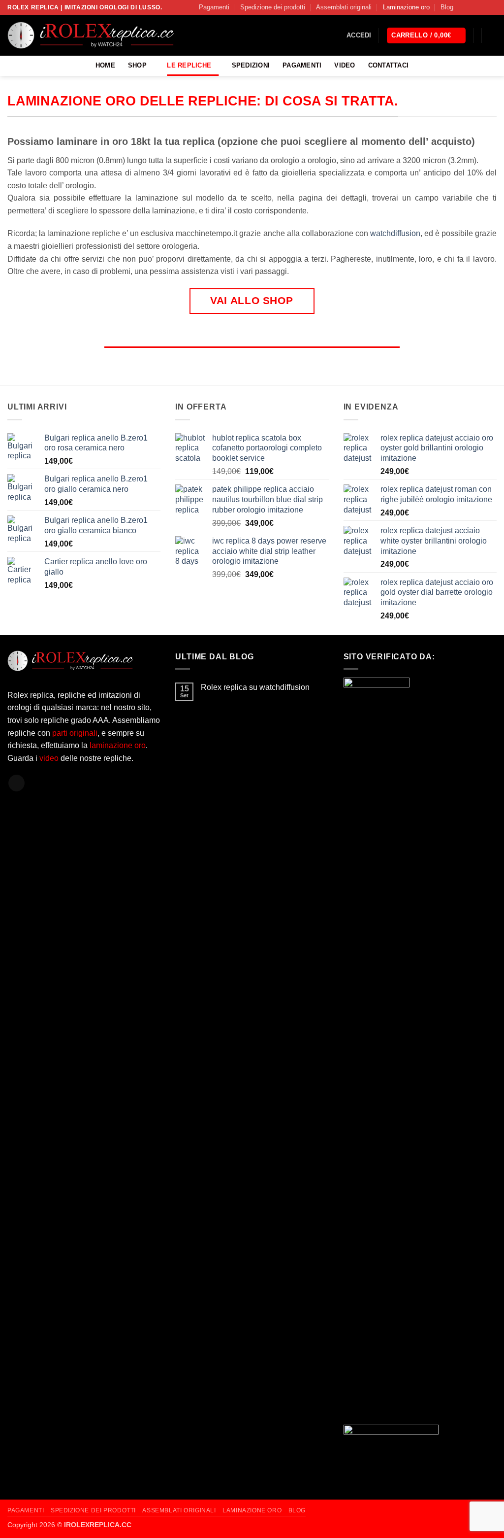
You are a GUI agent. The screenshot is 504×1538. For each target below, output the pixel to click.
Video (344, 65)
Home (105, 65)
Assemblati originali (344, 7)
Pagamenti (214, 7)
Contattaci (388, 65)
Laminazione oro (406, 7)
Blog (447, 7)
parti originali (74, 733)
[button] (359, 35)
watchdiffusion (395, 233)
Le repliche (189, 65)
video (50, 758)
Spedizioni (251, 65)
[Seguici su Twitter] (482, 7)
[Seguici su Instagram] (473, 7)
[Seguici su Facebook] (464, 7)
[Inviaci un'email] (492, 7)
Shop (137, 65)
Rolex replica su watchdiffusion (255, 687)
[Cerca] (493, 35)
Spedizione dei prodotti (272, 7)
